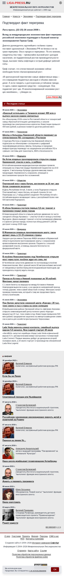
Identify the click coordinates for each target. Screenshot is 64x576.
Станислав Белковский (26, 405)
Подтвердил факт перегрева (48, 16)
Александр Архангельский (27, 448)
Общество (21, 180)
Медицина (21, 156)
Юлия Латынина (23, 489)
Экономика (28, 16)
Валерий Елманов (24, 363)
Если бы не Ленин (11, 376)
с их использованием (37, 571)
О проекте (21, 551)
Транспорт (21, 205)
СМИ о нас (54, 536)
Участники (16, 536)
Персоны (44, 536)
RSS (22, 539)
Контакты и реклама (35, 539)
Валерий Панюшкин (24, 510)
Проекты (26, 536)
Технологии (22, 132)
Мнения (8, 356)
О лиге (7, 536)
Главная (6, 16)
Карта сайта (33, 551)
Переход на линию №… (14, 440)
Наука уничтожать (11, 502)
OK (55, 569)
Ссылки (43, 551)
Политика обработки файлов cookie (32, 557)
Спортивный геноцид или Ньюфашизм (21, 397)
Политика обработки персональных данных (31, 554)
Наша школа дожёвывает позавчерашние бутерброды (29, 461)
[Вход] (60, 3)
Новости (16, 16)
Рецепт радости (10, 523)
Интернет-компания (45, 543)
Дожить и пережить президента (18, 481)
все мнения (51, 527)
